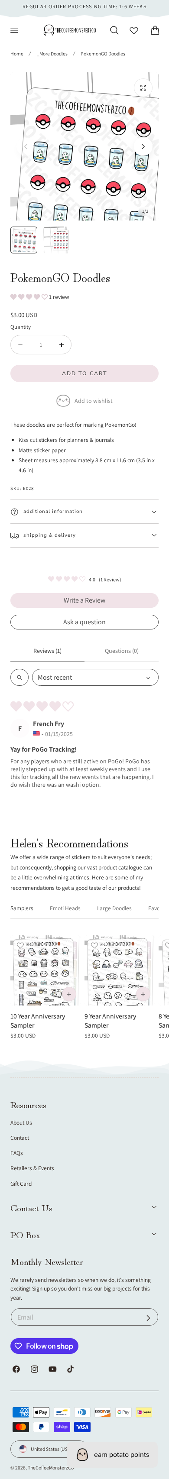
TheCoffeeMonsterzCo (51, 1467)
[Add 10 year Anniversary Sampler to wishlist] (20, 945)
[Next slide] (143, 146)
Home (16, 53)
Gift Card (21, 1183)
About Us (21, 1122)
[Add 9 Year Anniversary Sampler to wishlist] (94, 945)
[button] (14, 30)
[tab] (23, 240)
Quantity (20, 327)
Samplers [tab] (21, 908)
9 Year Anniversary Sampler (110, 1020)
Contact (19, 1138)
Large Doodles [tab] (114, 908)
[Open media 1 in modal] (143, 87)
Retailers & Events (32, 1168)
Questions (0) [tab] (122, 651)
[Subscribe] (148, 1318)
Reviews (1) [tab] (47, 651)
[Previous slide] (25, 146)
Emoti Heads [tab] (65, 908)
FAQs (16, 1153)
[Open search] (19, 677)
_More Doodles (52, 53)
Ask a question (84, 621)
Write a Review (84, 600)
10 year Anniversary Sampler (37, 1020)
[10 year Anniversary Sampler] (45, 970)
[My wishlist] (133, 30)
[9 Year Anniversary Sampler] (119, 970)
